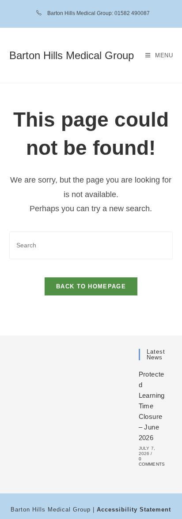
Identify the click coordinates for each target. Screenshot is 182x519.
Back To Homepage (91, 286)
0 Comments (152, 461)
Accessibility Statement (134, 509)
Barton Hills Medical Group (71, 55)
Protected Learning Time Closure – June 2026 (152, 405)
